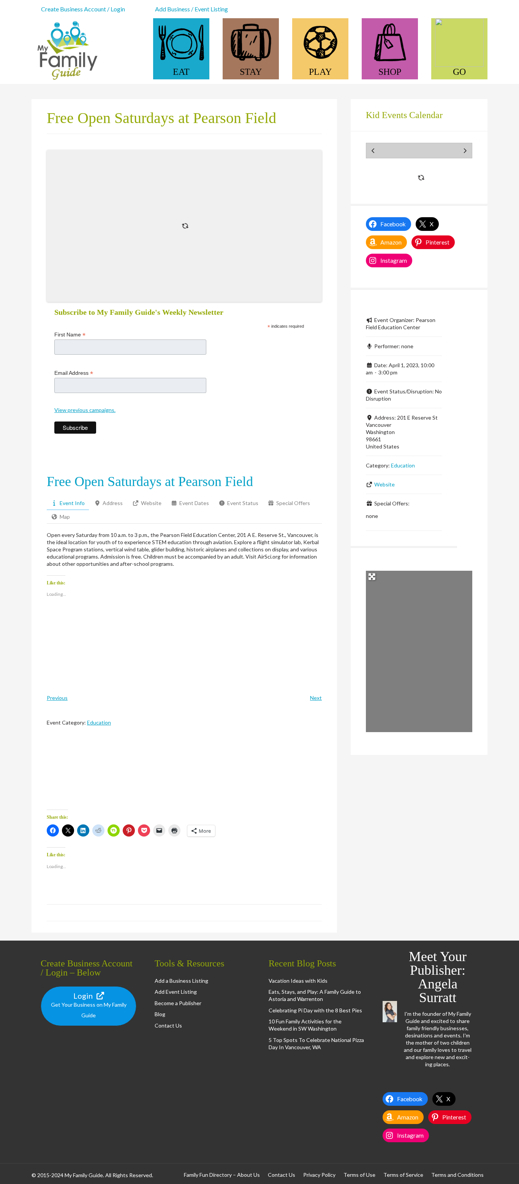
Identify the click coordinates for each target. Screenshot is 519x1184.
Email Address (73, 373)
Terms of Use (359, 1174)
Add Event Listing (176, 991)
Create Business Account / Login (83, 9)
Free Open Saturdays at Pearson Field (150, 481)
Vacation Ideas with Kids (298, 980)
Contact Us (168, 1025)
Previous (57, 698)
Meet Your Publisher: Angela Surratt (438, 977)
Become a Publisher (178, 1003)
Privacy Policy (319, 1174)
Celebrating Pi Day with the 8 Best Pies (315, 1010)
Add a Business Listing (181, 980)
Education (99, 722)
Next (316, 698)
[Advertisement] (184, 775)
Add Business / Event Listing (191, 9)
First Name (69, 334)
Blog (160, 1014)
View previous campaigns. (85, 410)
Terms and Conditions (457, 1174)
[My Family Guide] (66, 80)
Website (384, 484)
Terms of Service (403, 1174)
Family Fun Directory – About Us (222, 1174)
